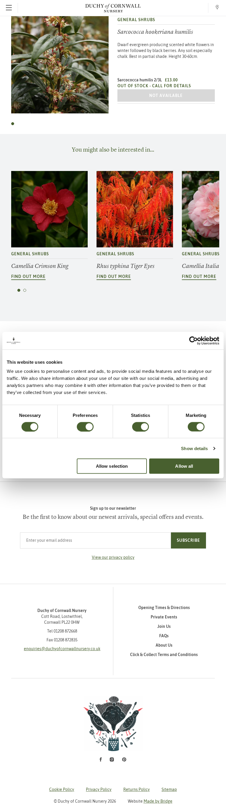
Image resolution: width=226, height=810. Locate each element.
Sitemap (169, 789)
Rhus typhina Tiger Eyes (125, 266)
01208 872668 (65, 631)
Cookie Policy (61, 789)
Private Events (164, 617)
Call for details (171, 85)
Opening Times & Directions (164, 607)
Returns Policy (136, 789)
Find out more (28, 276)
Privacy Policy (99, 789)
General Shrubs (136, 19)
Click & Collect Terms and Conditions (164, 654)
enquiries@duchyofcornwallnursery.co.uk (62, 648)
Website (150, 801)
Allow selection (112, 466)
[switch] (85, 426)
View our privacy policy (113, 557)
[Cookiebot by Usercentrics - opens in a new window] (193, 340)
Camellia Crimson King (39, 266)
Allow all (184, 466)
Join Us (164, 626)
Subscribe (188, 540)
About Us (164, 645)
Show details (194, 448)
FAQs (164, 635)
